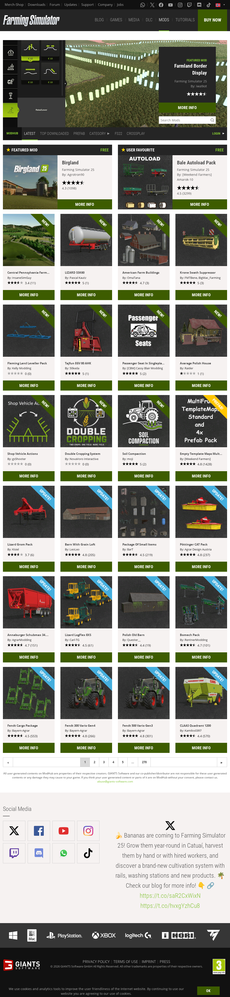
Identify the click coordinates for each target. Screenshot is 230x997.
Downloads (36, 4)
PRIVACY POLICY (96, 961)
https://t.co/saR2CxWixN (170, 895)
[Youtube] (171, 4)
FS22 (118, 133)
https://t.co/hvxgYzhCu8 (170, 905)
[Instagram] (180, 4)
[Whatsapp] (143, 4)
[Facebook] (161, 4)
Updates (70, 4)
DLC (149, 19)
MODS (164, 19)
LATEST (29, 133)
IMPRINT (149, 961)
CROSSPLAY (136, 133)
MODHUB (12, 133)
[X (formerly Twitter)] (152, 4)
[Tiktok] (209, 4)
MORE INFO (187, 107)
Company (105, 4)
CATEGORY (97, 133)
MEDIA (133, 19)
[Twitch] (190, 4)
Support (87, 4)
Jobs (120, 4)
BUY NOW (212, 20)
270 (144, 762)
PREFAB (79, 133)
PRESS (165, 961)
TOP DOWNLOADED (54, 133)
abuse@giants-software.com (115, 781)
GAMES (116, 19)
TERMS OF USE (125, 961)
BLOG (99, 19)
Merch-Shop (14, 4)
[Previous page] (222, 762)
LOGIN (216, 133)
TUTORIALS (185, 19)
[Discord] (199, 4)
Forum (55, 4)
